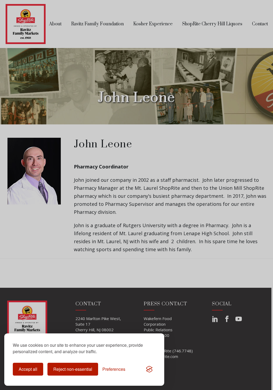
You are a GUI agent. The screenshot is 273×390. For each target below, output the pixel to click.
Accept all (28, 369)
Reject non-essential (72, 369)
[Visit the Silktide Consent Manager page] (149, 369)
